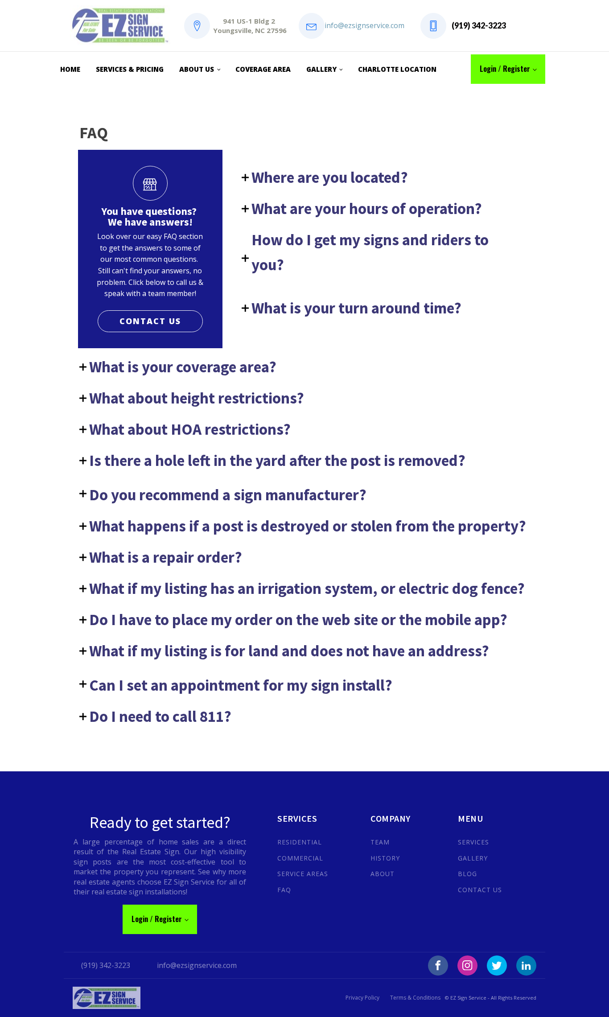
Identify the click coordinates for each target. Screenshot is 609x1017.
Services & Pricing (130, 69)
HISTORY (385, 858)
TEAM (380, 842)
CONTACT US (150, 321)
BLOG (467, 873)
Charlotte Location (397, 69)
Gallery (321, 69)
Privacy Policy (362, 997)
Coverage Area (263, 69)
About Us (196, 69)
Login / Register (505, 68)
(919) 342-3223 (479, 25)
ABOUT (382, 873)
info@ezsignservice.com (364, 25)
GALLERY (473, 858)
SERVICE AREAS (302, 873)
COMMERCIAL (300, 858)
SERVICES (473, 842)
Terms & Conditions (415, 997)
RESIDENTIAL (299, 842)
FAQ (284, 889)
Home (70, 69)
